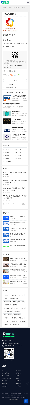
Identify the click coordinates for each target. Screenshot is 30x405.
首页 (10, 7)
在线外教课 (21, 301)
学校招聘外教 (22, 321)
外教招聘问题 (17, 311)
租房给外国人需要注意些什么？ (19, 258)
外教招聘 (6, 295)
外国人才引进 (13, 318)
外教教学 (18, 156)
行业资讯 (7, 153)
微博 (11, 75)
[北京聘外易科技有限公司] (7, 98)
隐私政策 (18, 378)
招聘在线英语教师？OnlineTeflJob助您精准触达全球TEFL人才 (15, 181)
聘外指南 (7, 156)
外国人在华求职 (8, 314)
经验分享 (18, 150)
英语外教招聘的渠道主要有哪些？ (19, 276)
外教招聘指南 (13, 295)
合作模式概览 (5, 373)
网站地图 (18, 386)
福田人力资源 (12, 87)
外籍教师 (6, 318)
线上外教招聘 (5, 375)
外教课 (14, 301)
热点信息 (18, 159)
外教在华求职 (7, 324)
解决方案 (4, 381)
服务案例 (4, 383)
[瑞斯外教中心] (7, 113)
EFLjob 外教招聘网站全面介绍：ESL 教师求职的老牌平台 (14, 197)
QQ (15, 75)
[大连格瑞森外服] (7, 121)
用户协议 (18, 381)
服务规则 (18, 383)
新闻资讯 (4, 386)
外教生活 (7, 150)
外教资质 (15, 305)
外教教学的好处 (14, 298)
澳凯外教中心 (12, 85)
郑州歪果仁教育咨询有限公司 (11, 104)
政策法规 (7, 159)
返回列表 (14, 80)
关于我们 (18, 370)
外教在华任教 (13, 321)
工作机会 (18, 375)
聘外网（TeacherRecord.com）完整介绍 (15, 204)
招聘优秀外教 (17, 314)
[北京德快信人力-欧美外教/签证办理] (7, 137)
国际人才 (21, 318)
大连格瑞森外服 (16, 119)
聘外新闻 (18, 153)
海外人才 (21, 295)
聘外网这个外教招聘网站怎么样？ (19, 217)
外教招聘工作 (16, 324)
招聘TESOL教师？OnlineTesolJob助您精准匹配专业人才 (14, 173)
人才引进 (6, 321)
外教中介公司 (11, 71)
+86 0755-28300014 (13, 343)
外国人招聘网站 (8, 311)
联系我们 (18, 373)
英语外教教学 (7, 301)
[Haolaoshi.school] (7, 129)
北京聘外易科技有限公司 (19, 96)
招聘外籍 (22, 308)
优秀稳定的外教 (8, 308)
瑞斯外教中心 (16, 111)
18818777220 (12, 340)
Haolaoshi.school (17, 127)
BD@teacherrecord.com (15, 346)
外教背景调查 (7, 305)
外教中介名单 (15, 7)
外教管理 (16, 308)
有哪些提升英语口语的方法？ (18, 281)
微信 (18, 75)
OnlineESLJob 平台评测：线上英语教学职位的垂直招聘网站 (14, 189)
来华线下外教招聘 (6, 378)
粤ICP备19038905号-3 (14, 399)
